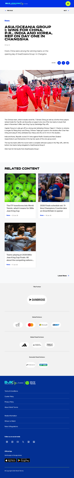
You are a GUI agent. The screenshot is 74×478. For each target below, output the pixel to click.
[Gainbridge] (37, 299)
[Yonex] (43, 365)
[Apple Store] (10, 460)
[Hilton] (50, 345)
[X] (23, 442)
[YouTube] (17, 442)
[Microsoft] (43, 325)
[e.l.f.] (18, 325)
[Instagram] (7, 442)
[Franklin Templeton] (37, 345)
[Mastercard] (30, 325)
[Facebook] (28, 442)
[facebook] (59, 63)
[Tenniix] (30, 365)
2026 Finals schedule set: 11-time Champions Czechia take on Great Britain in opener (53, 208)
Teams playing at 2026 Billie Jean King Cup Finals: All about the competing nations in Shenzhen (19, 259)
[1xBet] (56, 325)
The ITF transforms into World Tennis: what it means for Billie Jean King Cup (20, 208)
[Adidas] (24, 345)
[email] (67, 63)
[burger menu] (68, 3)
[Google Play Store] (23, 460)
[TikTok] (12, 442)
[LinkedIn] (34, 442)
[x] (63, 63)
